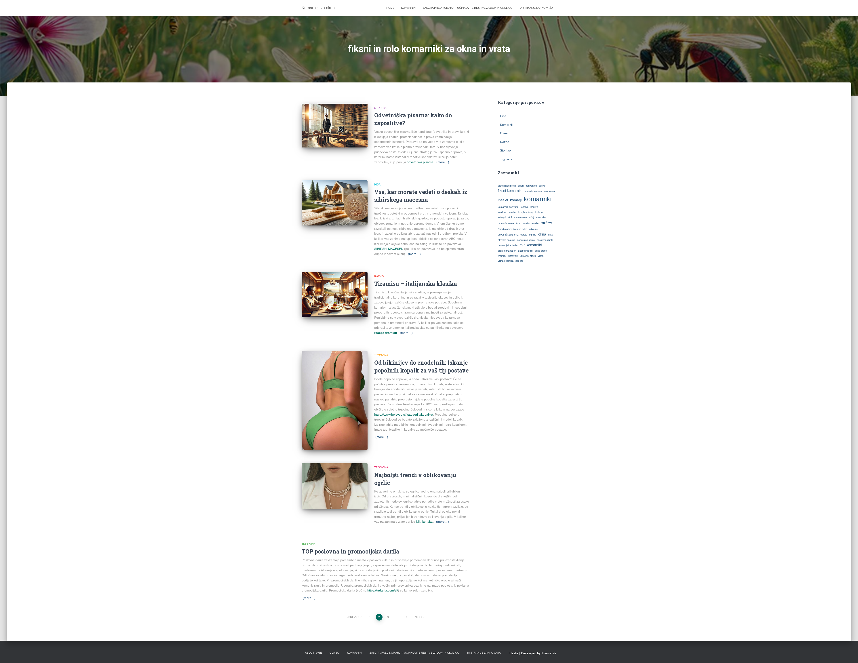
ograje (523, 234)
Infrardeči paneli (533, 191)
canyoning (531, 185)
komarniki (537, 199)
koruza (534, 207)
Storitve (380, 107)
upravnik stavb (528, 256)
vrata (540, 256)
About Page (313, 652)
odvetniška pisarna (420, 162)
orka (550, 234)
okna (542, 234)
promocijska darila (507, 245)
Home (390, 7)
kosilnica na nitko (507, 212)
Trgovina (381, 355)
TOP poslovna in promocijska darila (350, 551)
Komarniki (408, 7)
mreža (526, 223)
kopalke (524, 207)
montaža (541, 217)
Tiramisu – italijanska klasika (415, 283)
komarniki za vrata (508, 207)
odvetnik (533, 229)
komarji (516, 200)
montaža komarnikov (509, 223)
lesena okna (520, 217)
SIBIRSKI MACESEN (388, 248)
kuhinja (539, 212)
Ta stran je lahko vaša (536, 7)
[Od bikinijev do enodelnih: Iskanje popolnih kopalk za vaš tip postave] (335, 400)
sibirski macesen (507, 250)
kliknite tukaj (424, 521)
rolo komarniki (530, 245)
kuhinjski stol (505, 217)
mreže (535, 223)
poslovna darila (545, 240)
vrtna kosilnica (505, 260)
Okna (504, 133)
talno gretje (541, 250)
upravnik (513, 256)
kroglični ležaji (525, 212)
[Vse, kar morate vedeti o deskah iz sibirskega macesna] (335, 202)
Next (418, 617)
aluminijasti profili (507, 185)
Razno (379, 276)
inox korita (549, 191)
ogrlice (532, 234)
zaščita (519, 260)
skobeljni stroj (525, 250)
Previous (355, 617)
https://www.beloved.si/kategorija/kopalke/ (403, 414)
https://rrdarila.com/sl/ (382, 590)
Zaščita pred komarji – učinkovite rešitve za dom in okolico (467, 7)
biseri (521, 185)
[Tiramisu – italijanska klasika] (335, 294)
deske (542, 185)
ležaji (531, 217)
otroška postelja (506, 240)
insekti (503, 200)
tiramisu (502, 256)
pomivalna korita (526, 240)
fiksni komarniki (510, 191)
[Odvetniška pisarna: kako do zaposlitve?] (335, 126)
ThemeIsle (548, 653)
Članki (334, 652)
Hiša (377, 184)
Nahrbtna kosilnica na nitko (512, 229)
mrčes (546, 223)
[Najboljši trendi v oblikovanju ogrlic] (335, 486)
